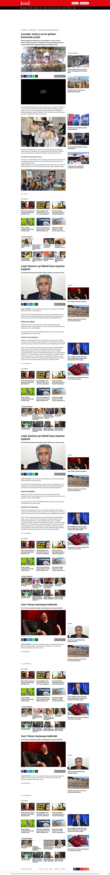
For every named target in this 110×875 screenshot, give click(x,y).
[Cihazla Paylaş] (36, 76)
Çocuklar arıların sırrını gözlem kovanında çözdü (48, 30)
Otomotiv (69, 8)
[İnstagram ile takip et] (79, 8)
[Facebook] (22, 76)
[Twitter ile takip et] (84, 8)
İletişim (50, 869)
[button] (58, 76)
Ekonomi (30, 8)
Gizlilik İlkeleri (56, 869)
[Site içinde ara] (89, 8)
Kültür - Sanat (52, 8)
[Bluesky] (28, 76)
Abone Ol (75, 3)
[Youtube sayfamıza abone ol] (86, 8)
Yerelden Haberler (32, 30)
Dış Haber (35, 8)
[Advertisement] (78, 41)
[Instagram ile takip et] (84, 869)
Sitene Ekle (63, 869)
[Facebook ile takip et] (81, 8)
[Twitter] (25, 76)
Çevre (64, 8)
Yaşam (74, 8)
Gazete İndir (84, 3)
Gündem (25, 8)
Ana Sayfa (25, 30)
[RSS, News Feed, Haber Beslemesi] (87, 869)
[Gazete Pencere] (25, 3)
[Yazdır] (55, 76)
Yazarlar (59, 8)
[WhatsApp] (33, 76)
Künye (46, 869)
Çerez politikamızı (66, 873)
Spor (40, 8)
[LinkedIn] (31, 76)
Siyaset (45, 8)
